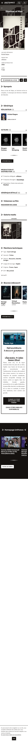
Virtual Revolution (16, 302)
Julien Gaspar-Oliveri (15, 359)
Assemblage (20, 179)
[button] (19, 224)
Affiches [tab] (14, 218)
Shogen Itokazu (4, 149)
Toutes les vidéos (7, 466)
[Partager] (21, 80)
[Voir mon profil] (25, 3)
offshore (3, 59)
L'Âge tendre (10, 358)
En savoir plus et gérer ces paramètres (11, 734)
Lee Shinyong (15, 149)
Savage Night (3, 303)
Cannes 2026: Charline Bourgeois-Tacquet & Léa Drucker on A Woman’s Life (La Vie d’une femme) (10, 452)
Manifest (6, 185)
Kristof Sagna (5, 54)
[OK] (14, 738)
